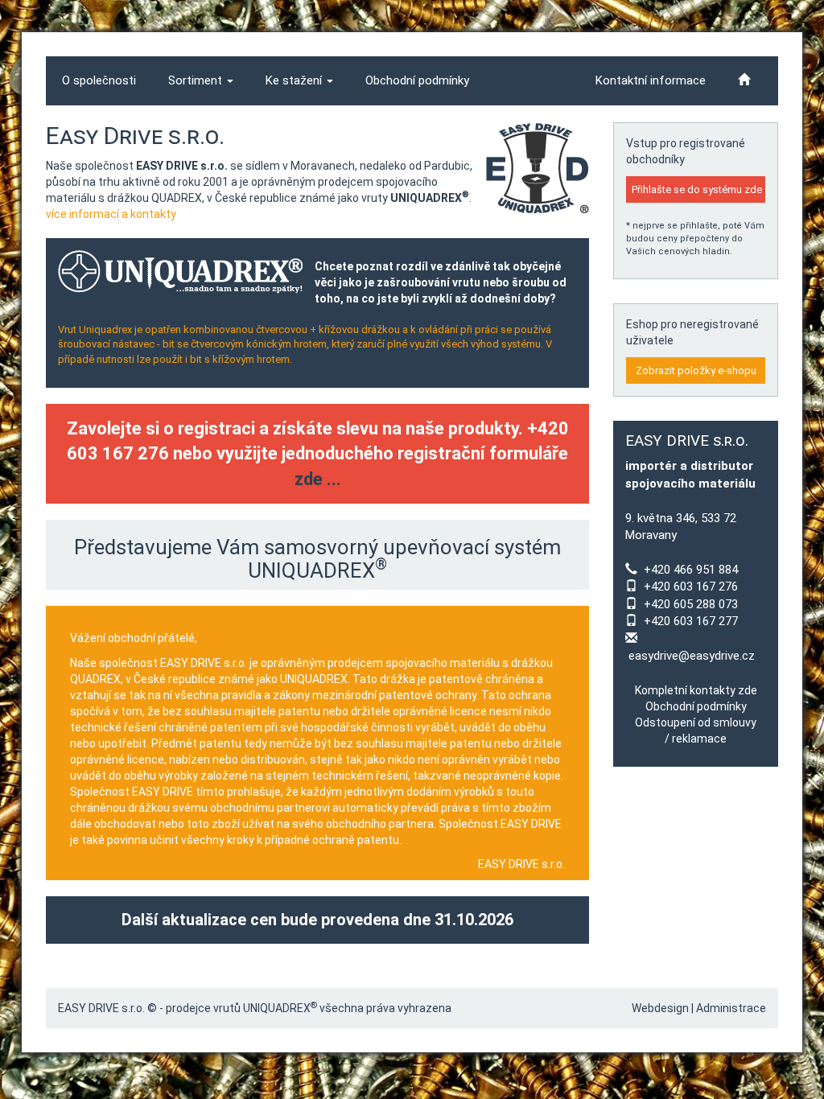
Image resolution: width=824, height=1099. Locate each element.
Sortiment (196, 80)
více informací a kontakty (111, 214)
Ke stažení (295, 80)
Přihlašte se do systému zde (697, 189)
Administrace (731, 1008)
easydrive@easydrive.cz (691, 655)
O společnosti (99, 80)
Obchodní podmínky (417, 80)
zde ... (318, 479)
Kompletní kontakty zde (696, 690)
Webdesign (660, 1008)
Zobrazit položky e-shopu (696, 370)
